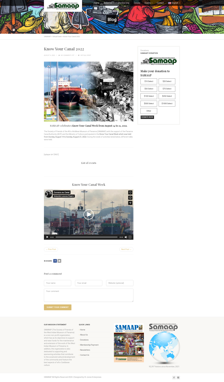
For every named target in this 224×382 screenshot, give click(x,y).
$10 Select (149, 81)
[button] (88, 214)
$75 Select (167, 89)
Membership (124, 3)
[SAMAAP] (63, 6)
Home (96, 3)
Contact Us (84, 355)
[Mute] (126, 237)
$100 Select (149, 96)
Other (148, 111)
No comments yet (67, 55)
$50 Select (149, 89)
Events (148, 3)
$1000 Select (167, 103)
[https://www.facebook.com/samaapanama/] (55, 261)
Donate (137, 3)
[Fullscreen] (130, 237)
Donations (84, 340)
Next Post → (126, 249)
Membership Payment (89, 345)
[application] (88, 214)
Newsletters (85, 350)
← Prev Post (51, 249)
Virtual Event (85, 55)
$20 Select (167, 81)
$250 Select (167, 96)
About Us (108, 3)
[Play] (47, 237)
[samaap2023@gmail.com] (59, 261)
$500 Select (149, 103)
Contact (160, 3)
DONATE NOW (147, 117)
